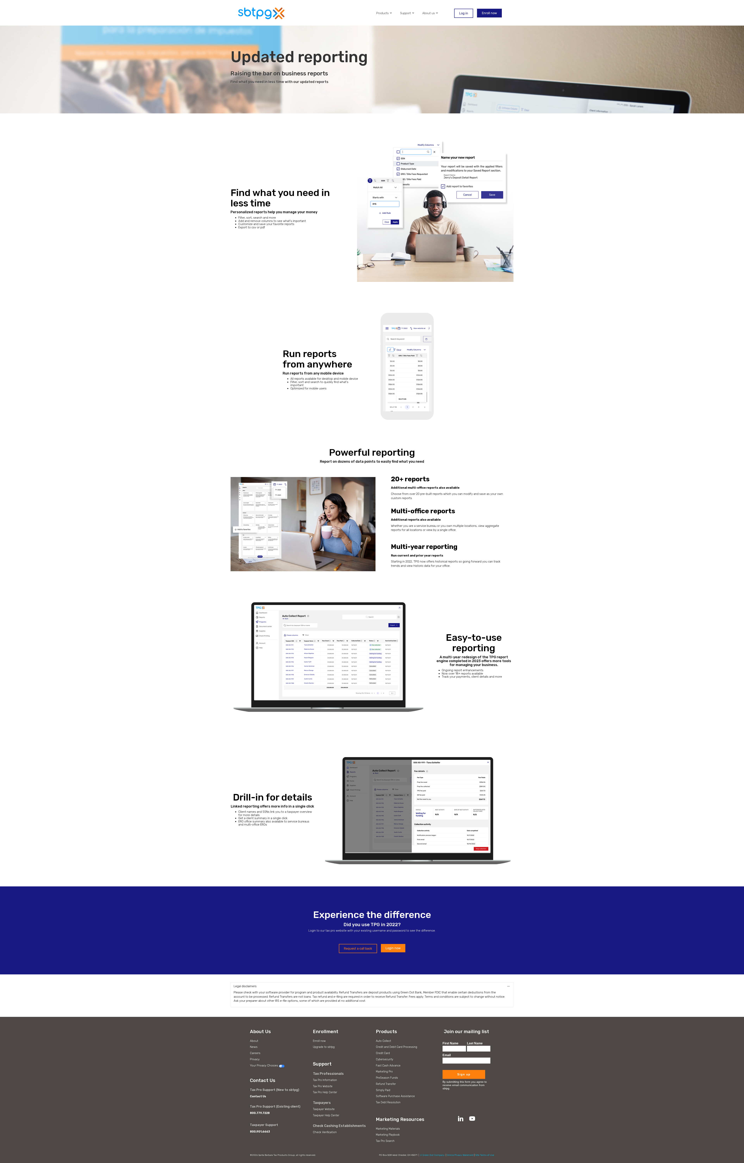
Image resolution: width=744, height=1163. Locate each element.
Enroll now (319, 1041)
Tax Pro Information (325, 1080)
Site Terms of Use (484, 1155)
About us (429, 13)
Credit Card (383, 1053)
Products (382, 13)
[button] (358, 948)
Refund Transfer (386, 1084)
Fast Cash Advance (388, 1065)
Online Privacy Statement (460, 1155)
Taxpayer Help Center (326, 1115)
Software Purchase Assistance (395, 1096)
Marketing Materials (388, 1128)
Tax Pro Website (322, 1086)
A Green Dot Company (432, 1155)
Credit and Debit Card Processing (396, 1047)
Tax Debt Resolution (388, 1102)
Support (406, 13)
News (253, 1047)
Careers (255, 1053)
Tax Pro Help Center (325, 1092)
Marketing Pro (384, 1071)
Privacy (255, 1059)
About (254, 1041)
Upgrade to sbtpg (324, 1047)
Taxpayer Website (324, 1109)
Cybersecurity (384, 1059)
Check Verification (325, 1132)
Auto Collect (383, 1041)
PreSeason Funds (387, 1077)
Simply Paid (383, 1090)
